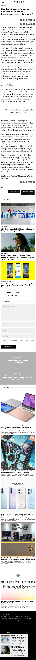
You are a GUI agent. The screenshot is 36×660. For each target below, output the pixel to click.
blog (28, 158)
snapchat (24, 194)
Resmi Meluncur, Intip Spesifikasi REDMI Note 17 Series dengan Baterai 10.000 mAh (17, 515)
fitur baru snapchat (28, 191)
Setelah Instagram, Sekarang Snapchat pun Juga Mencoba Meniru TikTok (17, 285)
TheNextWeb (15, 176)
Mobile (3, 5)
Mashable (4, 178)
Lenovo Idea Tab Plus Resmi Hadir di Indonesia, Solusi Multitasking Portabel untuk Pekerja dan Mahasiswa (16, 427)
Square (31, 194)
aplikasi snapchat (14, 191)
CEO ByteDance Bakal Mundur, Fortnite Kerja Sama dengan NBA (17, 230)
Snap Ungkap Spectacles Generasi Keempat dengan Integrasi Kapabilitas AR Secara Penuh (17, 257)
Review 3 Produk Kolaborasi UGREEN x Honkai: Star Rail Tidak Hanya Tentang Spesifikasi (16, 471)
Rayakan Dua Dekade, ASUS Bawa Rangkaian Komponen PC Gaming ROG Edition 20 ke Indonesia (18, 558)
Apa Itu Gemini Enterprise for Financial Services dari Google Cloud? (17, 602)
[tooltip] (21, 20)
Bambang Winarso (7, 17)
